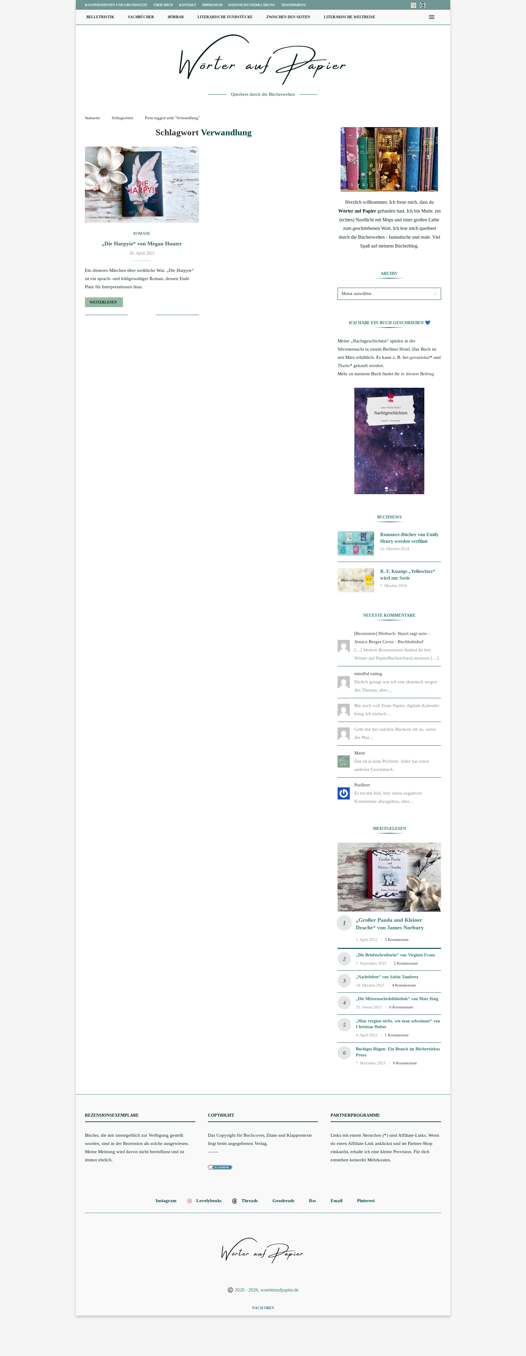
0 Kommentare (401, 1007)
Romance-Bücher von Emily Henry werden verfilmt (409, 538)
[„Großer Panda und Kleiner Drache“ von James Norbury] (389, 877)
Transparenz (293, 5)
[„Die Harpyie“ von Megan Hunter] (142, 185)
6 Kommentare (405, 1063)
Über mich (163, 5)
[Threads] (422, 5)
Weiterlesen (103, 302)
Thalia (344, 365)
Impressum (212, 5)
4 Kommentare (404, 985)
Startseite (92, 118)
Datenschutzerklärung (251, 5)
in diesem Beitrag (417, 373)
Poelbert (362, 784)
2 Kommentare (406, 963)
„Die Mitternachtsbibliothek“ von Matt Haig (397, 999)
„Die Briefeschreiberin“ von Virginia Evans (395, 955)
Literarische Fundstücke (225, 17)
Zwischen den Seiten (288, 17)
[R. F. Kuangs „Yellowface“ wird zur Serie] (356, 580)
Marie (359, 753)
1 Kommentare (397, 1035)
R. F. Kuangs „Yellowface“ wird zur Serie (407, 575)
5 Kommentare (397, 939)
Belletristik (100, 17)
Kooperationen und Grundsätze (116, 5)
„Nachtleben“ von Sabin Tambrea (387, 977)
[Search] (441, 17)
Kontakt (187, 5)
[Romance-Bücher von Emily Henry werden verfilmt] (356, 543)
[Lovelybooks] (413, 5)
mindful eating (368, 673)
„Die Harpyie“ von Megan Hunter (142, 244)
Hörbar (176, 17)
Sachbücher (141, 17)
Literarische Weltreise (349, 17)
